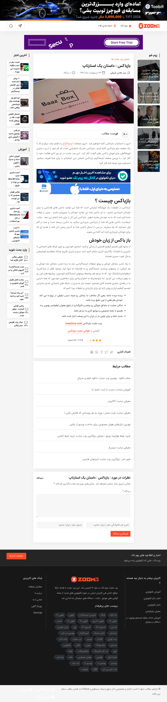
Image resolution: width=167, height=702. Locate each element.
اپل (75, 627)
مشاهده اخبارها (16, 556)
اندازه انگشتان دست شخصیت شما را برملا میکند (149, 96)
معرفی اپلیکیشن (152, 611)
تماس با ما (37, 600)
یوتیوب (85, 669)
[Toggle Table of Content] (123, 134)
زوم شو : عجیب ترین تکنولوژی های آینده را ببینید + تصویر (148, 142)
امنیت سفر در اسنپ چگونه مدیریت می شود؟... (14, 67)
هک (71, 657)
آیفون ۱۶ (60, 615)
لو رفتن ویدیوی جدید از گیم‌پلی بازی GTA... (14, 135)
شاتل (78, 645)
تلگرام (100, 639)
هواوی (100, 657)
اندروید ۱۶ (86, 627)
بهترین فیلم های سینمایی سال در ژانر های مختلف (149, 164)
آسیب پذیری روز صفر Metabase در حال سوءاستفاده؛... (14, 215)
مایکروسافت (83, 651)
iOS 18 (113, 615)
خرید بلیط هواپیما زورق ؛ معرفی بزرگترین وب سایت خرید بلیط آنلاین (93, 436)
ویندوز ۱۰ (102, 663)
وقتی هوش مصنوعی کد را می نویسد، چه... (14, 196)
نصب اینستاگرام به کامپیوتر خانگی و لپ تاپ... (16, 270)
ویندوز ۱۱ (88, 663)
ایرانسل (113, 633)
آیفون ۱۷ (113, 621)
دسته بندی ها (106, 26)
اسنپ (59, 621)
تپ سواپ (77, 639)
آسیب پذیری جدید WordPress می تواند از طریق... (14, 179)
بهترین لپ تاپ (67, 633)
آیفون (71, 615)
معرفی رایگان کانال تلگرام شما (16, 258)
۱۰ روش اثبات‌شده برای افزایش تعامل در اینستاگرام (15, 85)
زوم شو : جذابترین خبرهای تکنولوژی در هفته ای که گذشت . (149, 73)
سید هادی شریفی (118, 73)
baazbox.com (73, 324)
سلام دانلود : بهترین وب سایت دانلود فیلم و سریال (103, 378)
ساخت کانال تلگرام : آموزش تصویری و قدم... (16, 283)
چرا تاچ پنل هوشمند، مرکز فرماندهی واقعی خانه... (14, 102)
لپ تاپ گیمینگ (101, 651)
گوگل (95, 669)
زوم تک (124, 26)
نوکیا (70, 651)
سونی (88, 645)
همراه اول (112, 657)
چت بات (75, 663)
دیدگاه (126, 491)
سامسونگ (100, 645)
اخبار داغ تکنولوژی (152, 598)
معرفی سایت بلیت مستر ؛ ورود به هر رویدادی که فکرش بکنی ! (97, 413)
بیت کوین (112, 639)
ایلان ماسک (99, 633)
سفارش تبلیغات (35, 587)
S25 (103, 615)
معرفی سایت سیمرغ (119, 448)
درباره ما (38, 593)
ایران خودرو (63, 627)
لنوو (115, 651)
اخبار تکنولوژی (154, 605)
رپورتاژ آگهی (36, 606)
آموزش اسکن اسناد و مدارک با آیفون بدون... (14, 161)
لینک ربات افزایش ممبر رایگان (16, 324)
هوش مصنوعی (84, 657)
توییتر (89, 639)
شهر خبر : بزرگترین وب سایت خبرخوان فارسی (106, 459)
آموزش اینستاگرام (87, 615)
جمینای (113, 645)
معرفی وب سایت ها (120, 59)
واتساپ (60, 657)
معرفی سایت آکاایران (119, 401)
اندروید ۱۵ (101, 627)
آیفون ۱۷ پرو (98, 621)
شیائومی (67, 645)
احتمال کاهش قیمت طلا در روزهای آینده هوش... (14, 119)
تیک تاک (63, 639)
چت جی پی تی (110, 669)
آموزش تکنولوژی (152, 592)
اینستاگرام (68, 144)
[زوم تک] (149, 26)
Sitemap (37, 613)
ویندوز (114, 663)
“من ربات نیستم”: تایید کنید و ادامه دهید (17, 296)
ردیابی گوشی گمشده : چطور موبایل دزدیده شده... (18, 310)
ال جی (114, 627)
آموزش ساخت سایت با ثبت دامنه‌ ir (111, 390)
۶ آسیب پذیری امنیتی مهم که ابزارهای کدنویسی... (14, 234)
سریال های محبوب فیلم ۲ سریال (150, 120)
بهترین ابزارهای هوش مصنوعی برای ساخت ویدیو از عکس (99, 424)
